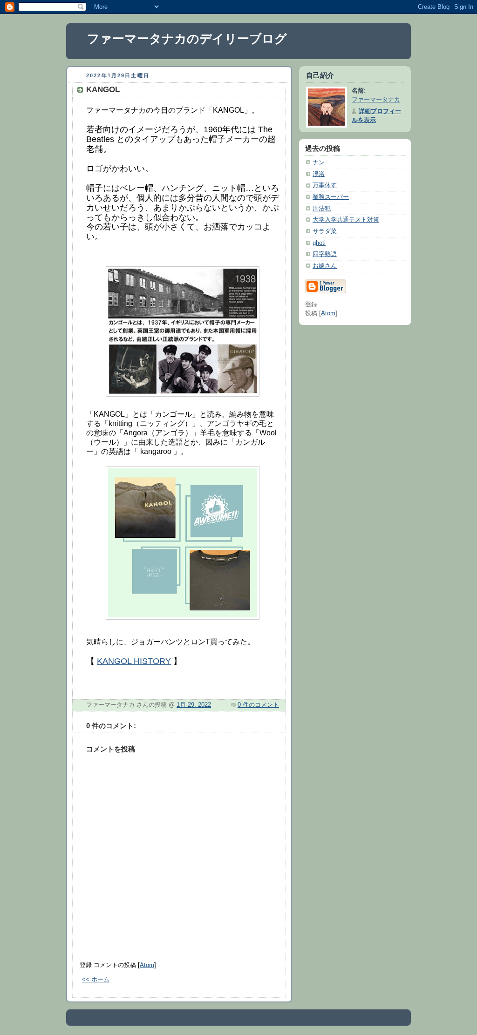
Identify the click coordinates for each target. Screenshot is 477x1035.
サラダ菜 (325, 231)
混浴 (319, 174)
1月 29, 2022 (194, 705)
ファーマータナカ (376, 99)
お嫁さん (325, 266)
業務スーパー (331, 197)
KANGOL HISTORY (134, 661)
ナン (319, 162)
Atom (147, 965)
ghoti (319, 243)
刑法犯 (322, 208)
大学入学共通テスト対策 (346, 219)
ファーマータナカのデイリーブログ (187, 39)
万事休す (325, 185)
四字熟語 (325, 254)
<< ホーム (95, 979)
